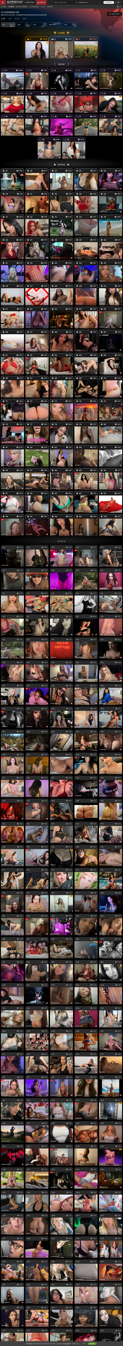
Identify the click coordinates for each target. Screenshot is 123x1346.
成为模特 (3, 6)
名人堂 (43, 6)
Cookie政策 (66, 1343)
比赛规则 (49, 6)
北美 (4, 24)
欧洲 (34, 24)
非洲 (65, 24)
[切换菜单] (3, 2)
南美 (19, 24)
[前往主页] (15, 2)
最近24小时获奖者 (21, 6)
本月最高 (11, 6)
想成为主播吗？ (115, 14)
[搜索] (76, 2)
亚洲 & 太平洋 (52, 24)
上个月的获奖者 (34, 6)
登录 (118, 2)
